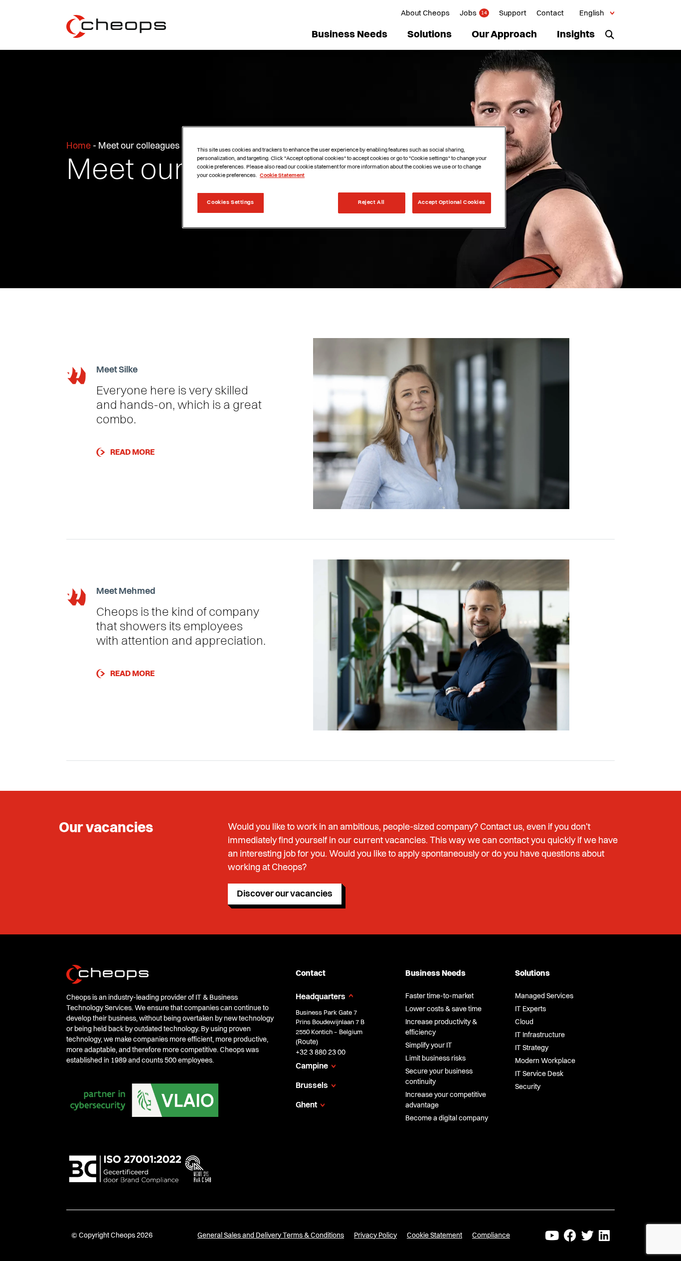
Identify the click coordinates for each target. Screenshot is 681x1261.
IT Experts (530, 1009)
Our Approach (504, 35)
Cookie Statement (434, 1235)
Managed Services (544, 996)
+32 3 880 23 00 (320, 1052)
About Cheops (425, 13)
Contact (550, 13)
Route (307, 1042)
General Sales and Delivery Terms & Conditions (270, 1235)
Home (78, 146)
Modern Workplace (545, 1061)
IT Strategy (531, 1048)
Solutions (429, 35)
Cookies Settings (230, 202)
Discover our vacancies (285, 894)
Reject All (371, 202)
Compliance (491, 1235)
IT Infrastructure (540, 1035)
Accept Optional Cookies (452, 202)
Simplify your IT (428, 1045)
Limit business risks (435, 1058)
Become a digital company (446, 1118)
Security (527, 1086)
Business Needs (349, 35)
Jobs (468, 13)
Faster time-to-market (439, 996)
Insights (576, 35)
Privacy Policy (375, 1235)
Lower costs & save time (443, 1009)
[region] (344, 177)
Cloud (524, 1022)
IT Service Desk (539, 1074)
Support (512, 13)
